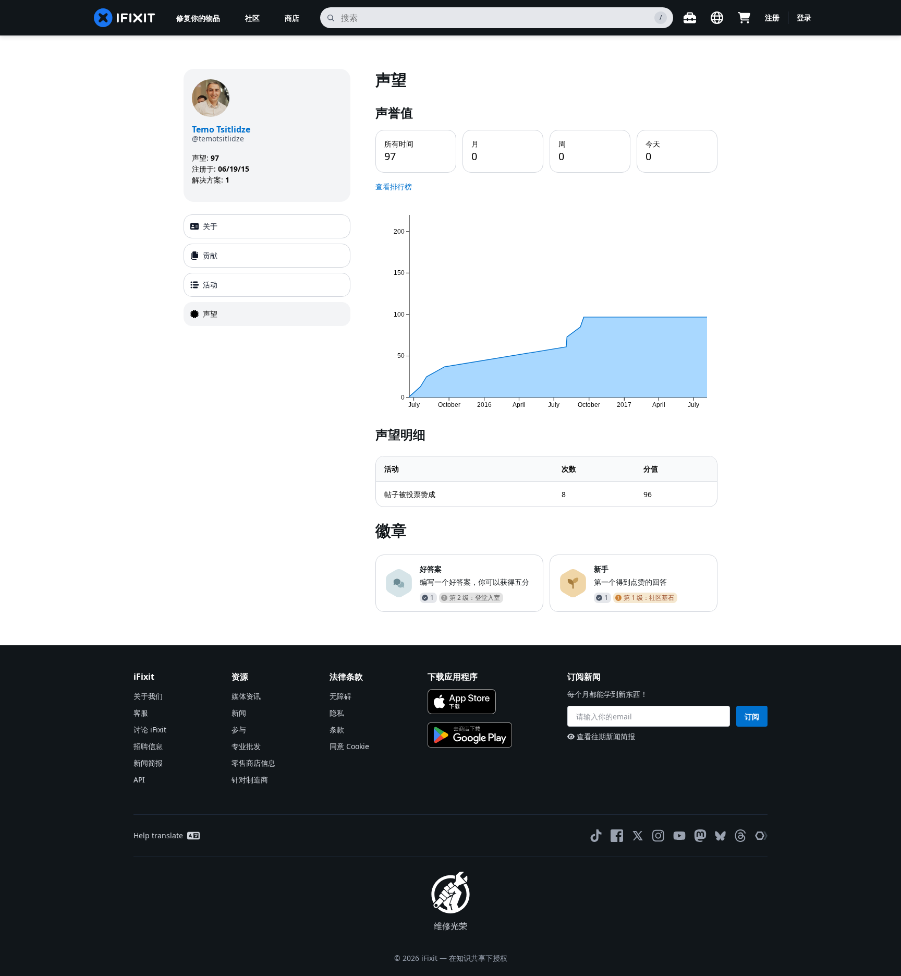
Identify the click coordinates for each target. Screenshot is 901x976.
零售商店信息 (253, 763)
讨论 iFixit (149, 729)
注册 (772, 17)
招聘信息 (148, 746)
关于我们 (148, 696)
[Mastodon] (700, 835)
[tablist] (267, 270)
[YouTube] (679, 835)
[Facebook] (617, 835)
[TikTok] (596, 835)
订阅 (752, 716)
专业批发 (246, 746)
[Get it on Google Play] (470, 735)
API (139, 780)
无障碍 (340, 696)
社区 (252, 18)
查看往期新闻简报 (606, 736)
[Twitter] (637, 835)
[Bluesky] (720, 835)
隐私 (337, 713)
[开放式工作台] (689, 17)
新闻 (239, 713)
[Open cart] (744, 17)
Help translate (158, 835)
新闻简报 (148, 763)
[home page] (124, 17)
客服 (140, 713)
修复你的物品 (198, 18)
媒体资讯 (246, 696)
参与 (239, 729)
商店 (292, 18)
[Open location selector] (717, 17)
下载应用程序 (453, 676)
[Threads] (740, 835)
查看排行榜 (393, 186)
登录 (804, 17)
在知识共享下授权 (478, 958)
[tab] (267, 226)
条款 (337, 729)
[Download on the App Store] (462, 701)
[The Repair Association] (761, 835)
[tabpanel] (546, 340)
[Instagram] (658, 835)
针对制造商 (250, 780)
